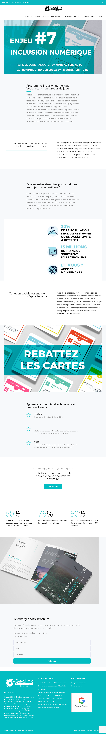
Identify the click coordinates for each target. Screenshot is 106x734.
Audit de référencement (94, 730)
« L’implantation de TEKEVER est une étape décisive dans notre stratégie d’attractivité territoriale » (52, 686)
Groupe (27, 16)
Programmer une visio (78, 683)
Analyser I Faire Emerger (52, 16)
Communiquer (89, 16)
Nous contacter (76, 686)
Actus (101, 16)
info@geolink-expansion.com (21, 2)
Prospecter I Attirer (72, 16)
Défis (37, 16)
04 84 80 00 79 (6, 2)
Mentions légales (79, 730)
